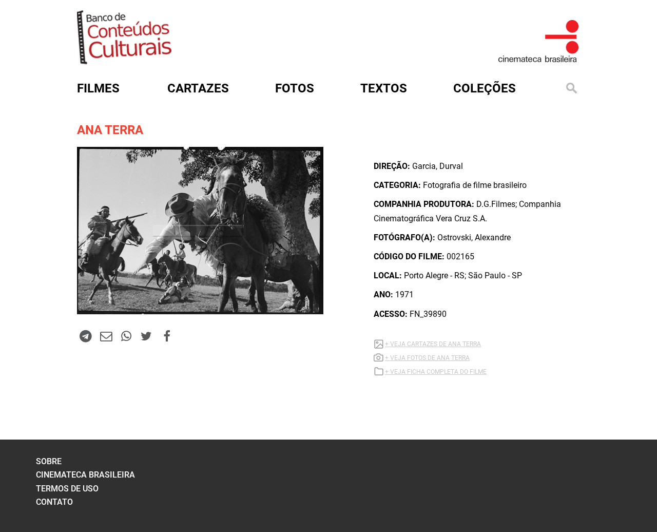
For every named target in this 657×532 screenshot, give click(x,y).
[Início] (124, 60)
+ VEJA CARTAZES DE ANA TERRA (433, 344)
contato (54, 502)
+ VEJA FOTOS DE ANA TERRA (427, 358)
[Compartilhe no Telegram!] (85, 336)
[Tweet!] (146, 336)
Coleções (484, 88)
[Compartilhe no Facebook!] (167, 336)
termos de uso (67, 488)
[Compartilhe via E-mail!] (105, 336)
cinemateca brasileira (85, 475)
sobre (49, 461)
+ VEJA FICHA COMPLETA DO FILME (436, 371)
